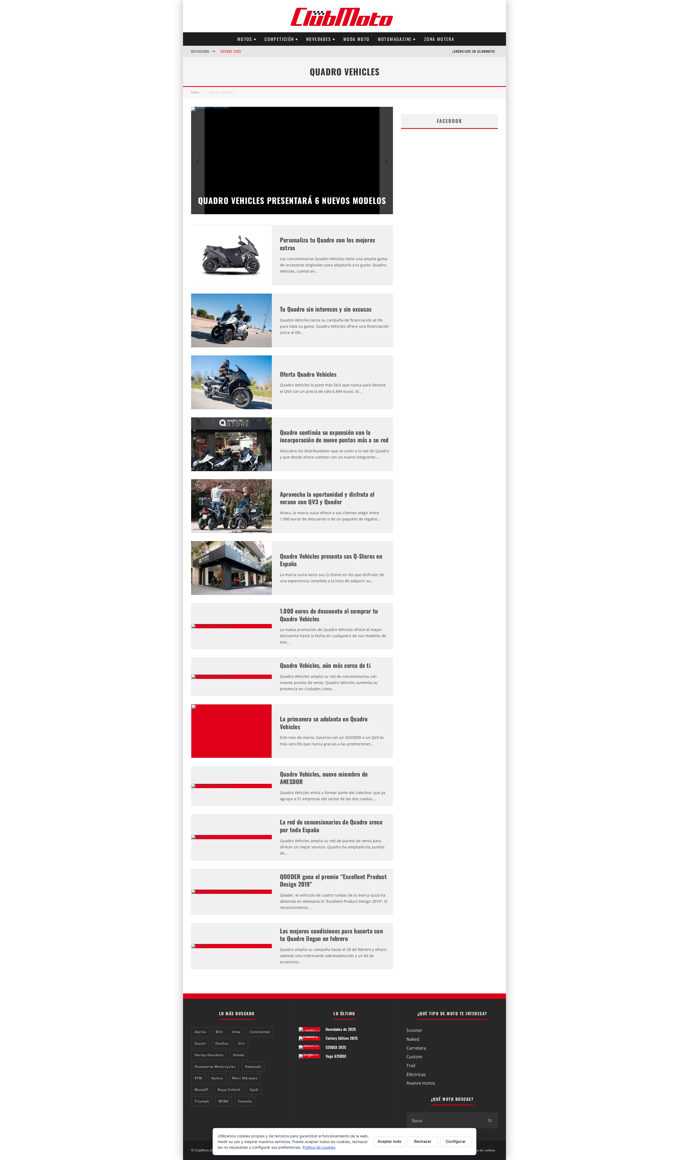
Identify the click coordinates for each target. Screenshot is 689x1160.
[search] (490, 1120)
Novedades (318, 39)
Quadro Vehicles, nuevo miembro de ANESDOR (324, 778)
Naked (412, 1039)
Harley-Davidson (209, 1055)
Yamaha (245, 1101)
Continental (260, 1031)
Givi (241, 1043)
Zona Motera (439, 39)
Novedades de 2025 (341, 1029)
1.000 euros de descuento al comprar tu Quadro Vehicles (329, 615)
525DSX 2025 (231, 51)
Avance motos (420, 1083)
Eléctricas (416, 1074)
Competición (279, 39)
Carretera (416, 1048)
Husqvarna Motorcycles (215, 1066)
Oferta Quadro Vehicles (308, 374)
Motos (244, 39)
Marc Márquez (245, 1078)
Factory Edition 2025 (342, 1038)
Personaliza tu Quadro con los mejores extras (327, 243)
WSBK (224, 1101)
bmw (236, 1031)
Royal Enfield (229, 1089)
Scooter (414, 1030)
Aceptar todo (390, 1141)
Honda (238, 1055)
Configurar (456, 1141)
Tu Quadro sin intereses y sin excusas (325, 309)
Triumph (202, 1101)
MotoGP (201, 1089)
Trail (410, 1066)
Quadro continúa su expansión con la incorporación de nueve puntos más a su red (334, 436)
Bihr (219, 1031)
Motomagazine (395, 39)
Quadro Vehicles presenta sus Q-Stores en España (331, 560)
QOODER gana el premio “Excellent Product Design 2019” (333, 880)
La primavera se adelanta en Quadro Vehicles (324, 722)
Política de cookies (481, 1150)
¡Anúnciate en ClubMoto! (473, 51)
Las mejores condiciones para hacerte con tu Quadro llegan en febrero (331, 934)
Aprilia (200, 1031)
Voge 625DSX (336, 1056)
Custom (414, 1057)
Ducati (200, 1043)
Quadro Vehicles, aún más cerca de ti (325, 665)
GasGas (222, 1043)
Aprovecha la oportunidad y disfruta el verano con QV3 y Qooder (327, 498)
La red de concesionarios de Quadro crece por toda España (331, 825)
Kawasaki (253, 1066)
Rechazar (422, 1141)
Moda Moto (356, 39)
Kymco (217, 1078)
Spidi (254, 1089)
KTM (198, 1078)
